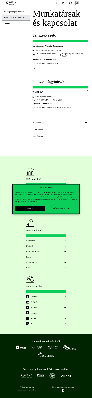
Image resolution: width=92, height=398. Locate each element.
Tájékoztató (31, 390)
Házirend (29, 246)
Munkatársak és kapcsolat (14, 17)
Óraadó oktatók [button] (38, 136)
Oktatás (7, 23)
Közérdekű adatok (32, 251)
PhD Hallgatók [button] (38, 129)
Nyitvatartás (30, 241)
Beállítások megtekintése (62, 208)
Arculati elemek (31, 262)
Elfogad (30, 208)
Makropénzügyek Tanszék (14, 12)
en (77, 3)
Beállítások (22, 390)
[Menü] (84, 3)
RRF (28, 268)
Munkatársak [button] (37, 122)
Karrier (28, 257)
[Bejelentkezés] (56, 3)
